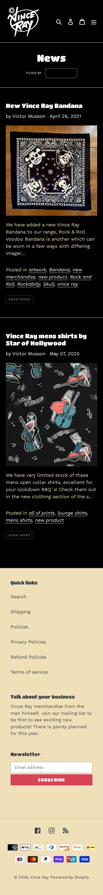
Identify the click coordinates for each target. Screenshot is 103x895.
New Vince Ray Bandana (44, 105)
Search (18, 596)
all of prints (42, 513)
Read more (19, 299)
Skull (48, 284)
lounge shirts (72, 513)
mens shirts (19, 520)
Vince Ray (39, 877)
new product (52, 277)
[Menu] (94, 21)
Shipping (21, 611)
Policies (19, 626)
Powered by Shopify (69, 877)
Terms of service (29, 672)
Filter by (33, 73)
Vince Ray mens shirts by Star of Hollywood (46, 339)
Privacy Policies (28, 642)
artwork (37, 269)
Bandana (59, 269)
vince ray (67, 284)
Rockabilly (28, 284)
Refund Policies (28, 657)
